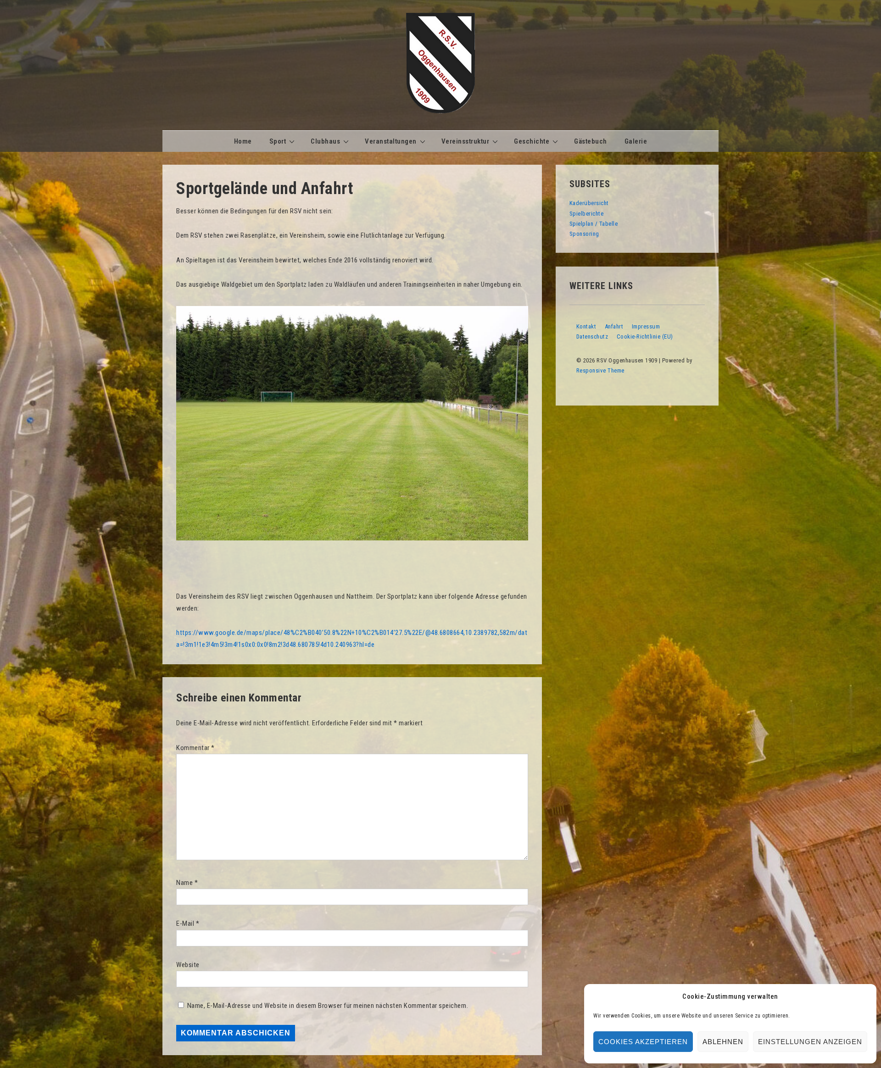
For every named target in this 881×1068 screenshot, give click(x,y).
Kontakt (586, 326)
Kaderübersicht (589, 203)
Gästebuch (590, 141)
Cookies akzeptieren (643, 1042)
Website (188, 965)
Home (243, 141)
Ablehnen (723, 1042)
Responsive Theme (600, 370)
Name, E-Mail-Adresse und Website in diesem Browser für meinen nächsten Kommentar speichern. (327, 1005)
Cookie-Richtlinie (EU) (645, 336)
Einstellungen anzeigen (810, 1042)
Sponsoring (584, 233)
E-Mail (185, 923)
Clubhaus (325, 141)
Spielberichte (586, 213)
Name (184, 883)
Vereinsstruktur (465, 141)
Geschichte (531, 141)
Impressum (646, 326)
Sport (277, 141)
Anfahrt (614, 326)
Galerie (636, 141)
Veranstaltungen (391, 141)
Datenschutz (592, 336)
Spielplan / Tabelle (593, 223)
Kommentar (195, 748)
